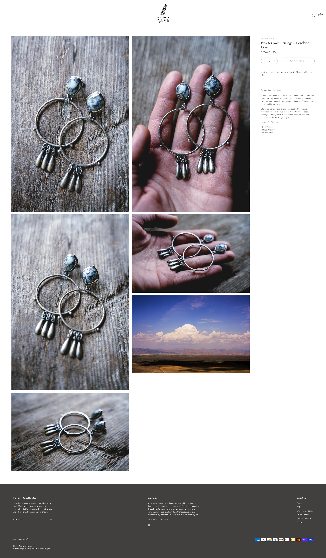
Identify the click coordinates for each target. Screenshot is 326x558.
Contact (300, 522)
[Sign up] (51, 519)
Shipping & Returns (305, 511)
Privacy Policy (303, 514)
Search (300, 503)
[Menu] (5, 15)
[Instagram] (149, 525)
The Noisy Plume (268, 38)
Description (266, 90)
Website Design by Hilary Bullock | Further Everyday (32, 549)
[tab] (267, 90)
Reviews (277, 90)
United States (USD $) (21, 539)
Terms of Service (304, 518)
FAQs (299, 507)
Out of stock (297, 61)
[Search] (314, 15)
